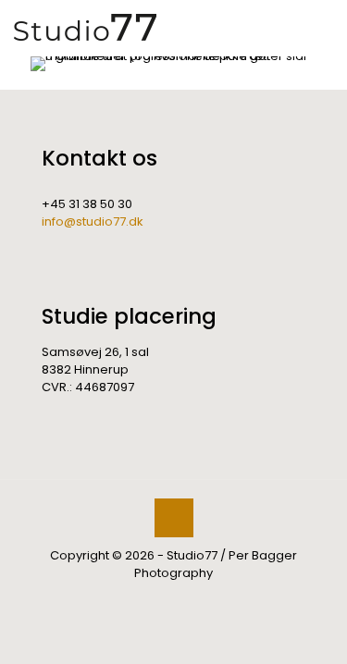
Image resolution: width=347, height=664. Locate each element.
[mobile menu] (322, 27)
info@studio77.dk (92, 221)
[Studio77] (85, 28)
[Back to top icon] (174, 517)
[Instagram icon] (184, 599)
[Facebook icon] (164, 599)
